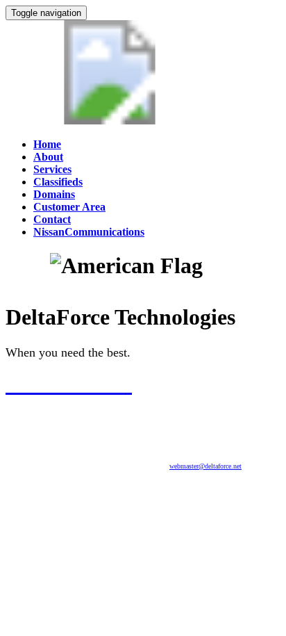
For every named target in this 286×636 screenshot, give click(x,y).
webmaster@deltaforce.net (205, 466)
